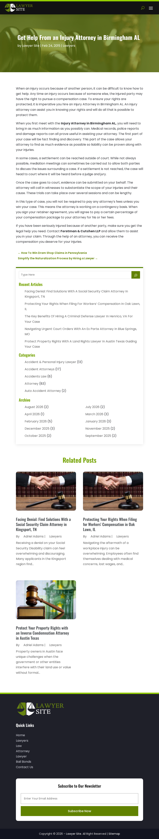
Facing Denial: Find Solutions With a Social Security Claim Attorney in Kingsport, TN (43, 524)
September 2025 (98, 436)
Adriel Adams (33, 536)
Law (19, 746)
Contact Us (24, 767)
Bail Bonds (23, 761)
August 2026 (34, 407)
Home (20, 735)
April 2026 (32, 414)
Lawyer (21, 756)
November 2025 (97, 428)
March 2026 (94, 414)
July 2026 (92, 407)
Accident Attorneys (39, 369)
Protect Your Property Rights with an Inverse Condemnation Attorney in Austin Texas (42, 633)
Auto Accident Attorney (43, 391)
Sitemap (114, 834)
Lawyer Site (30, 45)
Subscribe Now (79, 811)
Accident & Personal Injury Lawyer (50, 362)
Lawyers (69, 45)
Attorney (31, 383)
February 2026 (36, 421)
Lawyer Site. (74, 834)
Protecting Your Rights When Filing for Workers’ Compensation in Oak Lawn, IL (110, 524)
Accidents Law (36, 376)
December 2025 (37, 428)
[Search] (135, 275)
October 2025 (35, 436)
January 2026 (95, 421)
